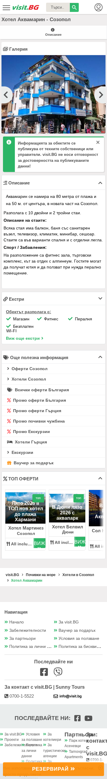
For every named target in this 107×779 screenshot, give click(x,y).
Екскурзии (21, 452)
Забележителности (27, 630)
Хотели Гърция (30, 442)
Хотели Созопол (28, 379)
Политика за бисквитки (81, 646)
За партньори (22, 638)
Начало (16, 622)
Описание (53, 34)
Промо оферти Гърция (36, 410)
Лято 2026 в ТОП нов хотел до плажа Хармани (25, 511)
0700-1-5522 (21, 696)
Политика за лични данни (34, 646)
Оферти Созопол (29, 368)
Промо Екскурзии (31, 431)
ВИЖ (39, 543)
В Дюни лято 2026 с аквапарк (67, 513)
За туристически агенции (54, 750)
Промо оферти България (39, 400)
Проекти (11, 740)
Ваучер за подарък (33, 462)
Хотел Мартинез (25, 527)
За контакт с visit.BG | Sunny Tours (44, 687)
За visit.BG (69, 622)
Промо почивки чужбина (38, 421)
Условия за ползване (79, 638)
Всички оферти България (41, 389)
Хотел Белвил (67, 526)
